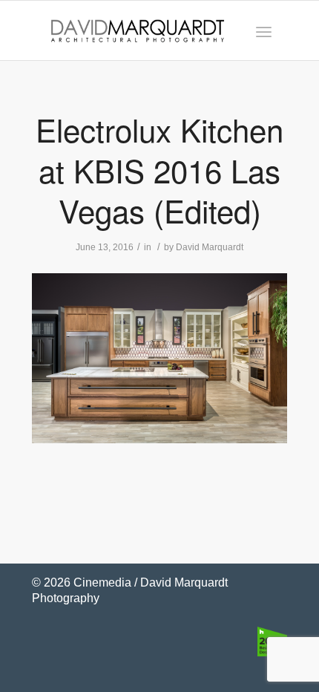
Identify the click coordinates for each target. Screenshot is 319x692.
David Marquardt (209, 247)
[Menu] (264, 30)
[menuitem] (264, 30)
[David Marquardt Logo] (137, 30)
